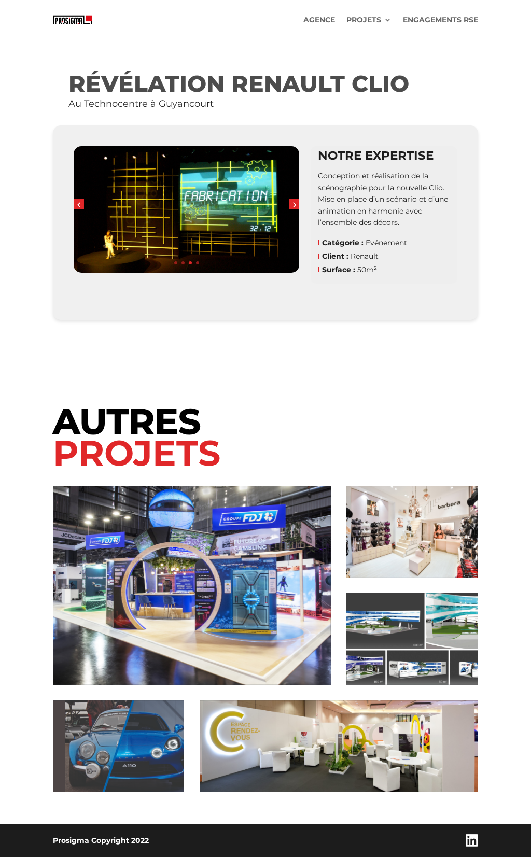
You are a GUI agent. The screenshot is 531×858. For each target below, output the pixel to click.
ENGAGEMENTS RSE (440, 19)
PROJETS (363, 19)
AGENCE (319, 19)
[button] (79, 204)
